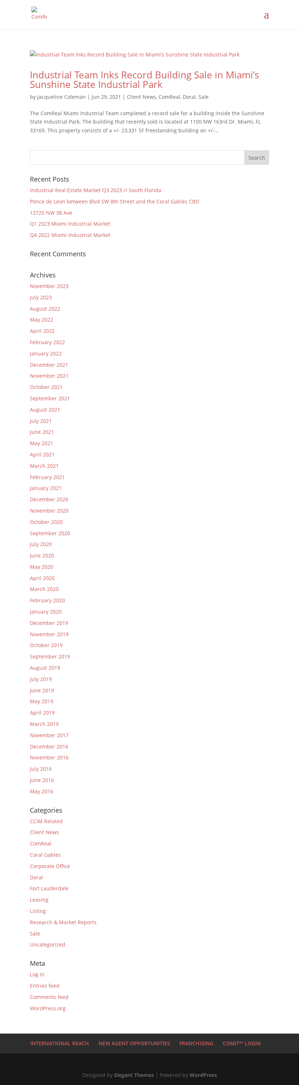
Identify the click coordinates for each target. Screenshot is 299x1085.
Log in (37, 974)
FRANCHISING (196, 1043)
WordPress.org (48, 1008)
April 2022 (42, 330)
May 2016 (41, 791)
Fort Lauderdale (49, 888)
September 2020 (50, 533)
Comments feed (49, 996)
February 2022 (47, 342)
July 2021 (41, 420)
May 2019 (41, 701)
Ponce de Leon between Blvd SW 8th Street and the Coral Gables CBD (114, 201)
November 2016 (49, 757)
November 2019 (49, 634)
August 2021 (45, 409)
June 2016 (42, 780)
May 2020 (41, 566)
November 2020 (49, 510)
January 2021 (46, 488)
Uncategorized (47, 944)
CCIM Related (46, 821)
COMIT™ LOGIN (242, 1043)
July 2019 (41, 679)
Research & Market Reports (63, 922)
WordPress (203, 1075)
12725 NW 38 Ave (51, 212)
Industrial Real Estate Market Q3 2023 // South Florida (95, 190)
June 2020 (42, 555)
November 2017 (49, 735)
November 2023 (49, 286)
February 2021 (47, 477)
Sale (203, 96)
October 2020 (46, 521)
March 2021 (44, 465)
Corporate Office (50, 866)
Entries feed (44, 985)
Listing (38, 910)
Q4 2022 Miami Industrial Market (70, 235)
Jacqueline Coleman (61, 96)
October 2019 (46, 645)
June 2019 (42, 690)
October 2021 (46, 387)
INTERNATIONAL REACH (59, 1043)
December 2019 (49, 622)
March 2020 (44, 589)
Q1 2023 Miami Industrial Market (70, 223)
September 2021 (50, 398)
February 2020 (47, 600)
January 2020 (46, 611)
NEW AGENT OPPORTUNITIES (134, 1043)
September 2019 (50, 656)
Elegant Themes (134, 1075)
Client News (141, 96)
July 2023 (41, 297)
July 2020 (41, 544)
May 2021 (41, 443)
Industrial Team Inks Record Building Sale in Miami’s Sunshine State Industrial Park (144, 79)
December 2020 (49, 499)
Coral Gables (45, 854)
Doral (189, 96)
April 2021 (42, 454)
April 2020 (42, 578)
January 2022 (46, 353)
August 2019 (45, 667)
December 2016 (49, 746)
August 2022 (45, 308)
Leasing (39, 899)
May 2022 (41, 319)
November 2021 (49, 375)
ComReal (169, 96)
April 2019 (42, 712)
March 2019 (44, 723)
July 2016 (41, 768)
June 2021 (42, 431)
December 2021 (49, 364)
